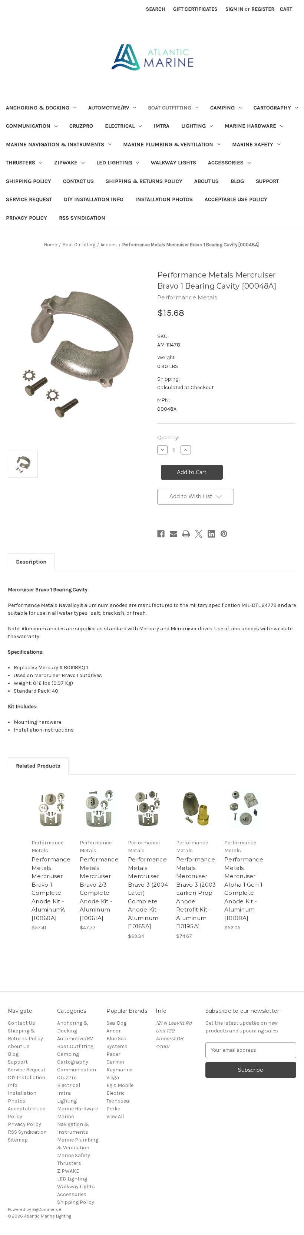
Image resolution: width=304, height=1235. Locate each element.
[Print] (186, 534)
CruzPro (81, 125)
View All (115, 1116)
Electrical (120, 125)
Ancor (113, 1031)
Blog (237, 181)
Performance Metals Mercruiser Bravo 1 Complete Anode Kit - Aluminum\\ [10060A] (51, 889)
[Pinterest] (224, 534)
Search (155, 9)
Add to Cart (52, 817)
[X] (198, 534)
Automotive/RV (108, 107)
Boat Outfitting (169, 107)
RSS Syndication (82, 217)
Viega (112, 1077)
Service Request (29, 199)
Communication (28, 125)
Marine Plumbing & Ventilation (168, 144)
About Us (206, 181)
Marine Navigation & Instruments (55, 144)
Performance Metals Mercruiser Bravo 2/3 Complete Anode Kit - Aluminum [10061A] (99, 889)
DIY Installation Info (93, 199)
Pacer (113, 1054)
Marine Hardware (250, 125)
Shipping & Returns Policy (144, 181)
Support (267, 181)
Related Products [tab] (38, 765)
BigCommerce (46, 1209)
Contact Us (78, 181)
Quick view (51, 799)
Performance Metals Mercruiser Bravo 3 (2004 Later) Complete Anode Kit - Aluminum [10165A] (148, 893)
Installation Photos (164, 199)
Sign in (234, 9)
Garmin (115, 1062)
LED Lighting (114, 162)
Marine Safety (252, 144)
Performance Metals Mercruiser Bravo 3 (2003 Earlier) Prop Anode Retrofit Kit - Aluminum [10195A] (196, 893)
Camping (222, 107)
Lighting (193, 125)
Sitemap (18, 1140)
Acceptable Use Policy (236, 199)
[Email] (173, 534)
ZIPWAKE (65, 162)
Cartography (272, 107)
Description (31, 561)
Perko (113, 1109)
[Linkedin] (211, 534)
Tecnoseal (118, 1101)
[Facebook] (161, 534)
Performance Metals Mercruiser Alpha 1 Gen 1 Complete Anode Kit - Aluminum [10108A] (243, 889)
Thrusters (20, 162)
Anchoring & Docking (37, 107)
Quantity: (168, 437)
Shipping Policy (28, 181)
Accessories (226, 162)
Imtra (161, 125)
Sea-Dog (116, 1023)
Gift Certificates (195, 9)
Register (262, 9)
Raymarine (119, 1070)
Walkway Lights (173, 162)
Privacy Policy (26, 217)
